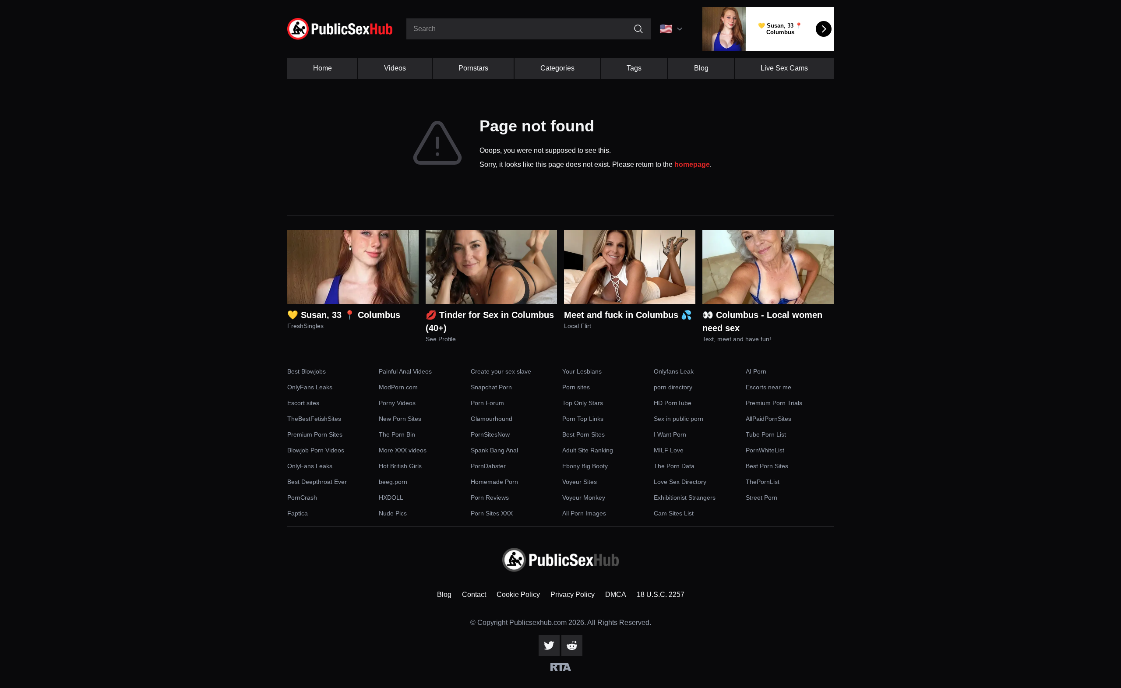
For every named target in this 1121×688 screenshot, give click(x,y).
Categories (557, 68)
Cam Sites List (674, 513)
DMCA (615, 594)
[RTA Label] (560, 667)
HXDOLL (391, 497)
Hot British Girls (400, 465)
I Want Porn (670, 434)
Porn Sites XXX (492, 513)
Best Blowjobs (306, 371)
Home (322, 68)
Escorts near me (768, 387)
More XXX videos (403, 450)
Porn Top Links (582, 418)
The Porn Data (674, 465)
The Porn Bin (397, 434)
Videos (395, 68)
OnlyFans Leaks (309, 387)
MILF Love (669, 450)
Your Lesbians (582, 371)
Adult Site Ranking (587, 450)
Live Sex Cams (784, 68)
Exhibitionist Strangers (685, 497)
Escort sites (303, 402)
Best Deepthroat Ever (317, 481)
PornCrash (302, 497)
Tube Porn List (766, 434)
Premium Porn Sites (314, 434)
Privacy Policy (572, 594)
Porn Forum (487, 402)
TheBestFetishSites (314, 418)
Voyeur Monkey (583, 497)
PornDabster (488, 465)
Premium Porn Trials (774, 402)
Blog (701, 68)
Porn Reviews (490, 497)
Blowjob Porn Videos (315, 450)
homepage (692, 164)
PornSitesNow (490, 434)
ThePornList (762, 481)
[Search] (638, 28)
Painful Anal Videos (405, 371)
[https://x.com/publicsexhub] (549, 645)
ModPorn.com (398, 387)
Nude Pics (393, 513)
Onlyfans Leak (674, 371)
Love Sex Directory (680, 481)
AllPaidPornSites (768, 418)
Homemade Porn (494, 481)
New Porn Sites (400, 418)
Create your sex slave (501, 371)
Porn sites (576, 387)
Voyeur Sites (579, 481)
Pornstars (473, 68)
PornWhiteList (765, 450)
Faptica (297, 513)
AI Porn (756, 371)
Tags (634, 68)
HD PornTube (672, 402)
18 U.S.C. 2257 (660, 594)
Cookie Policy (518, 594)
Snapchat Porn (491, 387)
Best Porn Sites (583, 434)
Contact (474, 594)
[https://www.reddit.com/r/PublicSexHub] (571, 645)
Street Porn (761, 497)
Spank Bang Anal (494, 450)
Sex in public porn (678, 418)
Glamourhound (491, 418)
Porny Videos (397, 402)
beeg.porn (393, 481)
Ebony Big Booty (585, 465)
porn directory (673, 387)
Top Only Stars (582, 402)
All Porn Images (584, 513)
